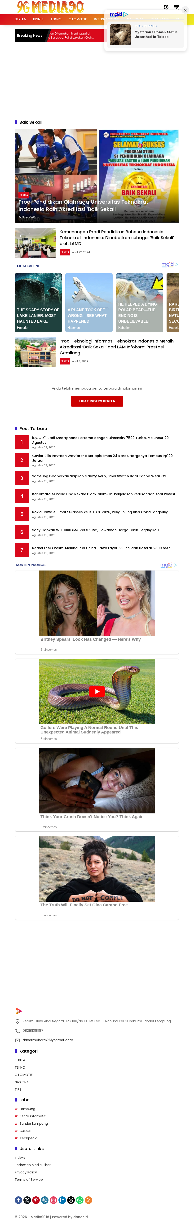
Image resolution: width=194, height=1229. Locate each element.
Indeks (20, 1157)
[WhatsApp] (80, 1200)
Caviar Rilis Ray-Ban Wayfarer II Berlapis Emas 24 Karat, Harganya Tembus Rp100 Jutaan (102, 458)
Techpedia (28, 1138)
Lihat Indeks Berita (97, 401)
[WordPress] (44, 1200)
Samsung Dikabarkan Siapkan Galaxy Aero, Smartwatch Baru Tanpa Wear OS (99, 476)
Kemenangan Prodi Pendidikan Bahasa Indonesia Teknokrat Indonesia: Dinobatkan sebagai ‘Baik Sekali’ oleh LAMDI (117, 237)
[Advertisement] (104, 80)
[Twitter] (27, 1200)
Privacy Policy (26, 1172)
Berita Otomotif (33, 1116)
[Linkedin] (62, 1200)
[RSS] (88, 1200)
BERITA (24, 195)
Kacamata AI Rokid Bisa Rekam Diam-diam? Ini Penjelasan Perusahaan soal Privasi (103, 494)
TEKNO (20, 1067)
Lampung (27, 1108)
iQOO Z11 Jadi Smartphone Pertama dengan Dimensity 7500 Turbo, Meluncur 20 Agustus (100, 440)
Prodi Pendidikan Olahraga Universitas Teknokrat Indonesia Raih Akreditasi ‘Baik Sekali (83, 205)
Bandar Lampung (34, 1123)
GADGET (26, 1130)
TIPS (18, 1089)
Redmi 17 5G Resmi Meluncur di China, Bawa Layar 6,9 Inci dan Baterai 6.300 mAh (101, 548)
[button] (166, 7)
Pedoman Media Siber (33, 1165)
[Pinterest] (36, 1200)
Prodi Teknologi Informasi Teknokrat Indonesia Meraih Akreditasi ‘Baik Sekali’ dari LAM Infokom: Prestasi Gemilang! (117, 347)
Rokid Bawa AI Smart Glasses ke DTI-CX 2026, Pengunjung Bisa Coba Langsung (100, 512)
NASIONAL (22, 1082)
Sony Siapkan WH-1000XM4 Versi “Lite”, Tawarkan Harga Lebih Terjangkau (95, 530)
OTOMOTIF (24, 1074)
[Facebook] (18, 1200)
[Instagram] (53, 1200)
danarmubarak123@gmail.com (48, 1040)
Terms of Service (29, 1179)
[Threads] (71, 1200)
